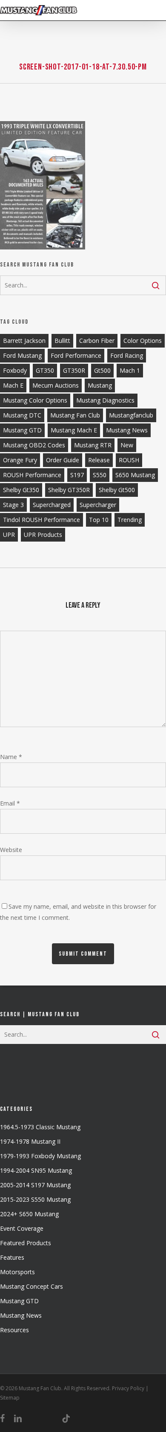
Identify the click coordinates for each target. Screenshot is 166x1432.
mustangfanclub (131, 415)
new (126, 445)
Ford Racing (126, 355)
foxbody (15, 370)
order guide (62, 460)
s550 (99, 475)
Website (11, 850)
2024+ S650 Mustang (29, 1214)
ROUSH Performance (32, 475)
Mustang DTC (22, 415)
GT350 (45, 370)
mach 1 (130, 370)
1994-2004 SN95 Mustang (36, 1170)
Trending (129, 520)
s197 (77, 475)
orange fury (20, 460)
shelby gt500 (117, 490)
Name (11, 757)
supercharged (52, 505)
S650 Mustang (135, 475)
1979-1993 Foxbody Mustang (40, 1156)
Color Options (142, 340)
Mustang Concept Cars (31, 1286)
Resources (14, 1330)
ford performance (76, 355)
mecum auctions (55, 385)
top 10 (99, 520)
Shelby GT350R (69, 490)
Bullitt (62, 340)
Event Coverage (21, 1228)
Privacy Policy (128, 1388)
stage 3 (13, 505)
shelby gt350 (21, 490)
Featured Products (25, 1243)
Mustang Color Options (35, 400)
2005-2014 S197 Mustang (35, 1185)
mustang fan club (75, 415)
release (99, 460)
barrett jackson (24, 340)
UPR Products (43, 534)
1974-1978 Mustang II (30, 1141)
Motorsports (17, 1272)
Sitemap (10, 1397)
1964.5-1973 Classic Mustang (40, 1127)
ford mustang (22, 355)
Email (10, 803)
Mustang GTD (22, 430)
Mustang (100, 385)
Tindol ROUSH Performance (41, 520)
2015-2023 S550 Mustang (35, 1199)
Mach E (13, 385)
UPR (9, 534)
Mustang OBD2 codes (34, 445)
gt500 (102, 370)
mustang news (127, 430)
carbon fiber (96, 340)
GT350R (74, 370)
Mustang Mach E (74, 430)
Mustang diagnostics (105, 400)
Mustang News (21, 1315)
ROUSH (129, 460)
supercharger (98, 505)
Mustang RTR (93, 445)
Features (12, 1257)
